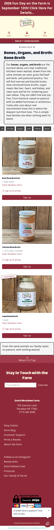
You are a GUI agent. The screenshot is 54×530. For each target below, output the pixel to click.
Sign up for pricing (12, 190)
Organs (20, 128)
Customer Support (14, 434)
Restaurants (11, 461)
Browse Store (26, 47)
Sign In (27, 35)
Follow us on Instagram (17, 456)
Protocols (9, 471)
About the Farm (13, 444)
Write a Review (12, 439)
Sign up (27, 197)
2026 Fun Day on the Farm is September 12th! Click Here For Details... (27, 8)
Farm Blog (10, 430)
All (2, 128)
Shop (9, 35)
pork (29, 128)
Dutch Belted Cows (14, 466)
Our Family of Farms (15, 475)
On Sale (10, 128)
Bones (47, 128)
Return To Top (27, 360)
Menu (45, 35)
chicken (38, 128)
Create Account (31, 41)
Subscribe (43, 385)
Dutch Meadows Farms (12, 185)
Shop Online (11, 425)
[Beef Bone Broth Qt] (27, 156)
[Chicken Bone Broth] (27, 225)
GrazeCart (42, 528)
